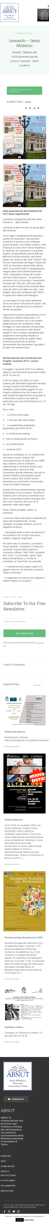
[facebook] (4, 1211)
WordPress (32, 1207)
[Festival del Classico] (24, 710)
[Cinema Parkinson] (24, 783)
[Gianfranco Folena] (24, 1003)
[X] (30, 108)
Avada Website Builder (23, 1205)
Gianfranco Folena (14, 1027)
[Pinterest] (38, 108)
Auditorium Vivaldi (25, 90)
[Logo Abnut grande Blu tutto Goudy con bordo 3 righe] (9, 4)
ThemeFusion (39, 1205)
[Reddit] (34, 108)
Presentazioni (14, 92)
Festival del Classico (15, 731)
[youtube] (14, 1211)
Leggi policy (29, 1220)
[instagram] (18, 1211)
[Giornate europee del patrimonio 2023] (24, 901)
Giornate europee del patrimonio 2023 (24, 937)
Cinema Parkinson (14, 819)
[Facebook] (26, 108)
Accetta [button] (19, 1220)
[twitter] (9, 1211)
